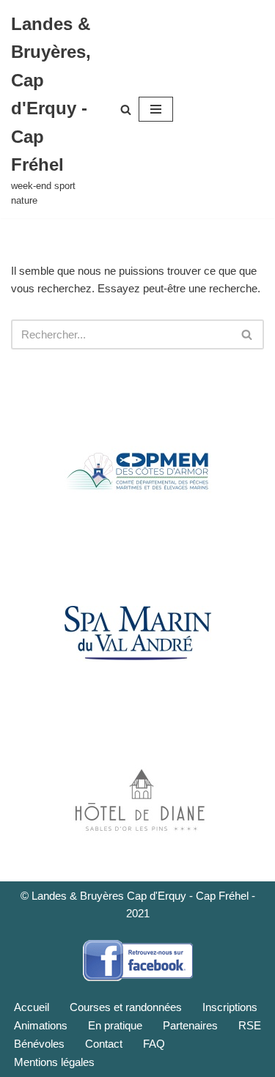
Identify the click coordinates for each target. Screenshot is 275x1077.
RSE (249, 1025)
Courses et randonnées (126, 1007)
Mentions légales (54, 1062)
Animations (40, 1025)
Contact (103, 1043)
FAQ (154, 1043)
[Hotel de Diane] (138, 796)
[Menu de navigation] (156, 109)
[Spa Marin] (138, 634)
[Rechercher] (125, 109)
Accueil (31, 1007)
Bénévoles (39, 1043)
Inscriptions (229, 1007)
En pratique (115, 1025)
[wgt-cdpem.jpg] (138, 471)
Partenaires (190, 1025)
